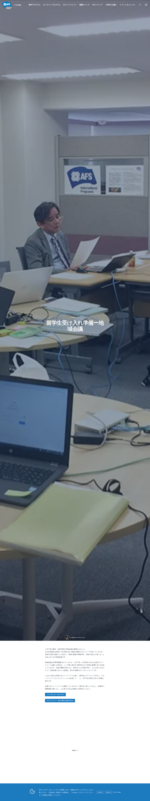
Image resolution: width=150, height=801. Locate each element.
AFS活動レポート (75, 317)
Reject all (108, 792)
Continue (100, 792)
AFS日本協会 (7, 5)
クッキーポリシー (84, 790)
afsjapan (73, 637)
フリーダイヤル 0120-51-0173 (55, 694)
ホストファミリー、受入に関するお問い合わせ (60, 700)
